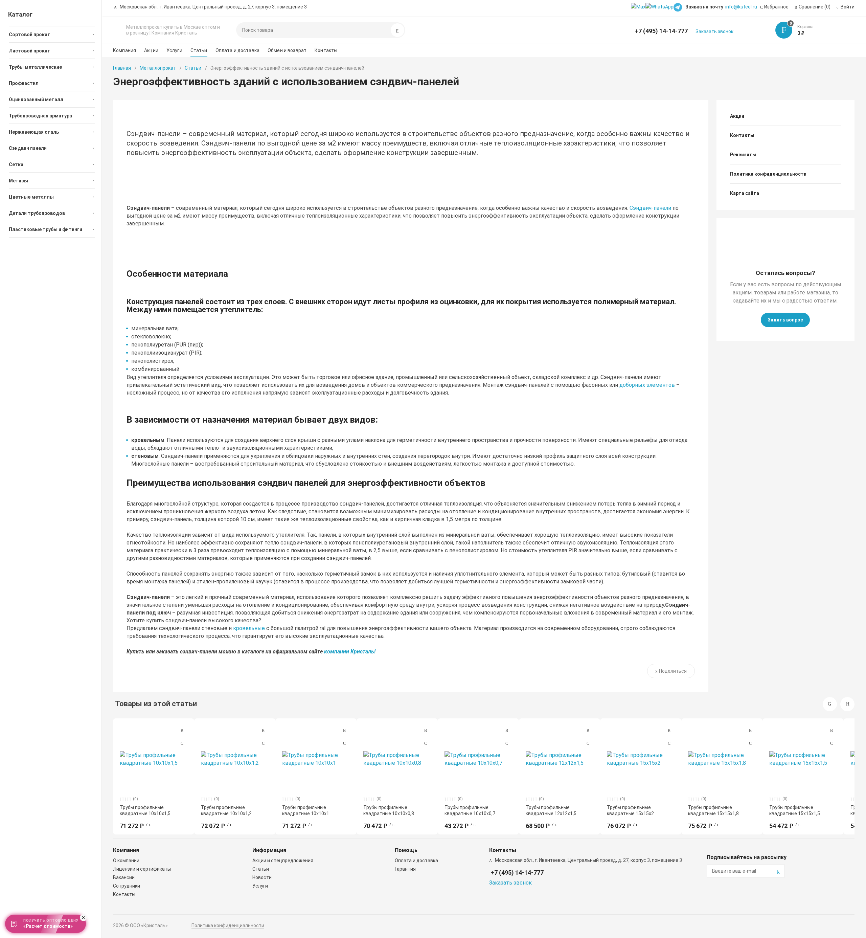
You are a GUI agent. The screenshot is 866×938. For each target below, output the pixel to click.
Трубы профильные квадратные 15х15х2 (630, 810)
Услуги (174, 50)
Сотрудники (126, 886)
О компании (126, 860)
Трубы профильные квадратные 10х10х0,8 (388, 810)
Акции (151, 50)
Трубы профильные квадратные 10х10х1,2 (226, 810)
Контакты (326, 50)
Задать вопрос (785, 319)
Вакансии (124, 877)
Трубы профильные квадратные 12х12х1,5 (551, 810)
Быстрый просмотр (154, 758)
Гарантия (405, 869)
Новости (262, 877)
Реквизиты (743, 154)
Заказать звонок (714, 31)
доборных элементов (647, 385)
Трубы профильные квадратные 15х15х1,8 (713, 810)
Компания (124, 50)
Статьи (198, 50)
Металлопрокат (158, 68)
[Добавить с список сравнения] (182, 730)
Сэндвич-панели (650, 208)
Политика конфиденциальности (768, 174)
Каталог (20, 14)
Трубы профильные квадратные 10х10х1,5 (145, 810)
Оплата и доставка (237, 50)
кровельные (249, 628)
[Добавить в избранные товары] (182, 743)
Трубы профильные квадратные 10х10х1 (305, 810)
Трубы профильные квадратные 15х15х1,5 (794, 810)
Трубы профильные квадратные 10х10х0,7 (470, 810)
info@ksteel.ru (741, 6)
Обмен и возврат (287, 50)
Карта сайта (744, 193)
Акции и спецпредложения (282, 860)
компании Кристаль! (349, 651)
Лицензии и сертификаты (142, 869)
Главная (122, 68)
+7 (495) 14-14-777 (661, 31)
